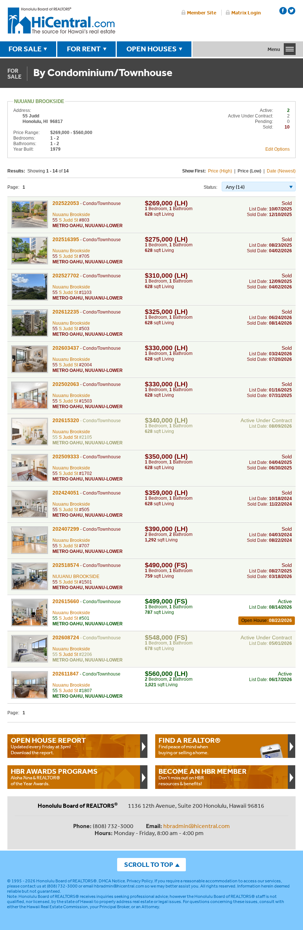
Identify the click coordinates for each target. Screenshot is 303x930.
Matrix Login (246, 13)
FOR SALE (25, 48)
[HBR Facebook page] (283, 10)
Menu (274, 49)
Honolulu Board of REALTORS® (66, 881)
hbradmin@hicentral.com (196, 826)
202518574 (65, 565)
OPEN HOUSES (151, 48)
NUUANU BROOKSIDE (75, 576)
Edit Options (277, 149)
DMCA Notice (112, 881)
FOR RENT (84, 48)
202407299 (65, 529)
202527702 (65, 275)
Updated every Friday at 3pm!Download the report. (48, 746)
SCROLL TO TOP (148, 864)
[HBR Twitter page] (291, 10)
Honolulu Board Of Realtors (61, 20)
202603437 (65, 348)
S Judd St (68, 220)
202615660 (65, 601)
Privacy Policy (140, 881)
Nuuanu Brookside (71, 214)
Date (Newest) (281, 171)
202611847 (65, 674)
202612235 (65, 312)
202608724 (65, 637)
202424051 (65, 493)
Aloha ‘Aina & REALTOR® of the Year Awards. (54, 777)
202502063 (65, 384)
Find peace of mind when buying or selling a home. (190, 746)
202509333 (65, 456)
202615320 (65, 420)
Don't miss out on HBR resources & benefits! (202, 777)
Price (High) (220, 171)
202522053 (65, 203)
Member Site (201, 13)
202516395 (65, 239)
